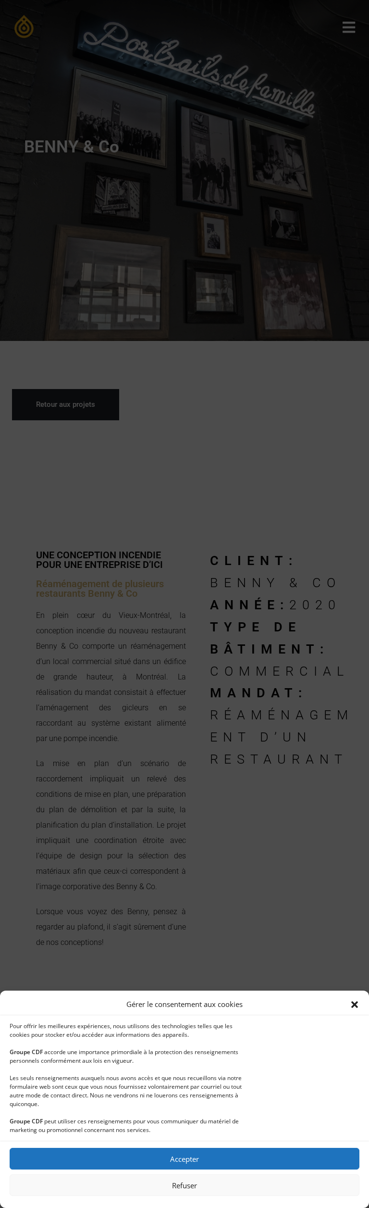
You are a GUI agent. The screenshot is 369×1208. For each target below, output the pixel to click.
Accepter (184, 1159)
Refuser (184, 1185)
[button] (354, 1004)
